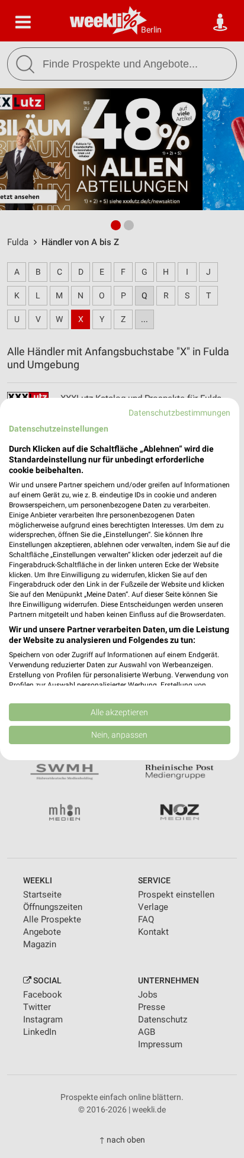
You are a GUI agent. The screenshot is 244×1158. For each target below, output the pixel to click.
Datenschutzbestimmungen (179, 412)
